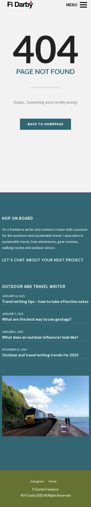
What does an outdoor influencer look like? (40, 337)
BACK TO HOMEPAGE (45, 124)
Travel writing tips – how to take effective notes (45, 301)
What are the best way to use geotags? (36, 319)
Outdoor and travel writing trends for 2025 (40, 355)
